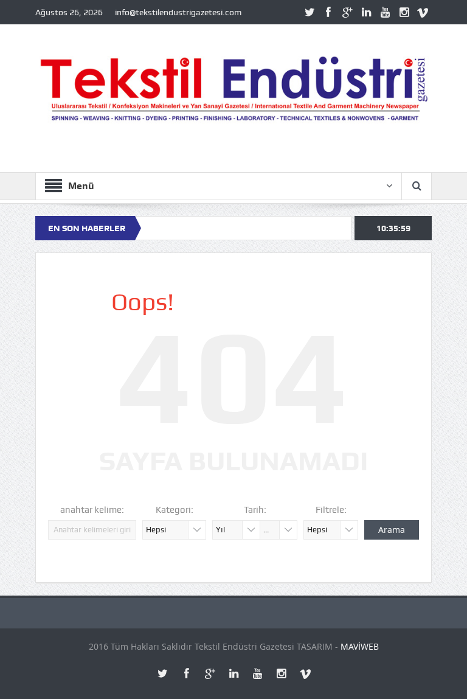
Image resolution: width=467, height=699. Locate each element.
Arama (391, 529)
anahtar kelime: (92, 509)
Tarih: (255, 509)
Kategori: (174, 509)
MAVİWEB (360, 646)
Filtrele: (331, 509)
